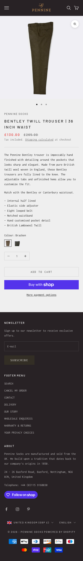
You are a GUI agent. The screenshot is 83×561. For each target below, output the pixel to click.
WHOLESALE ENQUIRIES (18, 418)
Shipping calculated (39, 139)
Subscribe (19, 360)
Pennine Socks (16, 113)
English (65, 522)
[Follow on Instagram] (17, 509)
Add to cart (42, 272)
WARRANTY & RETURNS (17, 425)
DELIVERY (10, 404)
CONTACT (9, 397)
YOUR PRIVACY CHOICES (19, 432)
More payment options (41, 294)
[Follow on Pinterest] (28, 509)
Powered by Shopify (59, 531)
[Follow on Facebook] (6, 509)
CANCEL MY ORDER (15, 390)
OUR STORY (11, 411)
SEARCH (8, 383)
